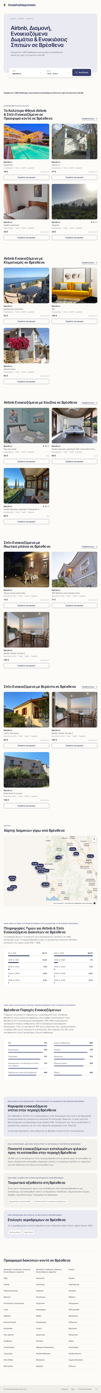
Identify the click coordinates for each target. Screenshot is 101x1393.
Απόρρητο (64, 1389)
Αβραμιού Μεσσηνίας (45, 1347)
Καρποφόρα (41, 1310)
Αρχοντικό (40, 1303)
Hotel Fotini (8, 165)
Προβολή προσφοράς (26, 177)
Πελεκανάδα (74, 1310)
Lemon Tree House (11, 733)
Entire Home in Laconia (13, 793)
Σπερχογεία (73, 1303)
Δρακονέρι (40, 1335)
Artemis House (9, 369)
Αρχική (13, 18)
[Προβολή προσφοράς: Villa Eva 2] (74, 141)
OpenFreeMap (58, 903)
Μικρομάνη (73, 1316)
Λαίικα (39, 1328)
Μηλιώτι (7, 1297)
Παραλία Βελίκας (11, 1291)
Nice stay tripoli (10, 449)
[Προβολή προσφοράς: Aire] (74, 285)
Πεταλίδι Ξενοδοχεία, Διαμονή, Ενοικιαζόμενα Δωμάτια (49, 1270)
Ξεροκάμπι (8, 1353)
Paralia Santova (75, 1353)
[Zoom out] (94, 842)
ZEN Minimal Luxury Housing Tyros (66, 593)
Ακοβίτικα (8, 1341)
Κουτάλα (39, 1341)
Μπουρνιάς (73, 1335)
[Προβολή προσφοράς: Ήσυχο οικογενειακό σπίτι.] (26, 569)
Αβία (6, 1278)
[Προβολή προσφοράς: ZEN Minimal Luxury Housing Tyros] (74, 569)
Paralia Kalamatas (43, 1353)
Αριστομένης (74, 1284)
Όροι (73, 1389)
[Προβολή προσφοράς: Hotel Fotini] (26, 141)
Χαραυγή (39, 1291)
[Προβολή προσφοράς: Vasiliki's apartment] (26, 202)
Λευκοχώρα (73, 1347)
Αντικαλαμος (9, 1347)
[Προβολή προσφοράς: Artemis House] (26, 345)
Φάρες (71, 1341)
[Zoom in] (94, 839)
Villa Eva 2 (56, 165)
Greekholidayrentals (21, 5)
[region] (50, 871)
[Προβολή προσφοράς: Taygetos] (74, 202)
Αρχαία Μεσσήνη (76, 1360)
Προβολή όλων (89, 119)
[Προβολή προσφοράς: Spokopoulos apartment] (26, 285)
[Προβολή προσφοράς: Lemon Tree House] (26, 709)
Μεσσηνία (40, 1360)
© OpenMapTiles (69, 903)
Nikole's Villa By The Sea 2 (14, 653)
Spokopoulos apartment (13, 309)
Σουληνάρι (40, 1284)
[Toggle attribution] (94, 903)
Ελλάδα (21, 18)
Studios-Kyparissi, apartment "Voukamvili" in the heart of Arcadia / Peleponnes (35, 509)
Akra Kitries (8, 1360)
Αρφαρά (39, 1366)
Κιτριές (72, 1269)
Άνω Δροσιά (9, 1335)
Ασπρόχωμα (41, 1322)
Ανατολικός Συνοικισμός (14, 1303)
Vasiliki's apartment (11, 225)
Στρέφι (6, 1284)
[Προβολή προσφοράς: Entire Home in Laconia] (26, 770)
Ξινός (6, 1310)
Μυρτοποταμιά (10, 1322)
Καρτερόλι (73, 1328)
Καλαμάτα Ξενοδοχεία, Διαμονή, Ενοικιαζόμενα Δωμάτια (17, 1270)
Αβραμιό (7, 1316)
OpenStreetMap (87, 903)
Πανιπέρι (72, 1291)
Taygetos (55, 225)
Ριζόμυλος (73, 1322)
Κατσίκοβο (8, 1328)
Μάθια (38, 1316)
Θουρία (72, 1278)
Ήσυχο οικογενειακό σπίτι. (15, 593)
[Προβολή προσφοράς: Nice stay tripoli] (26, 425)
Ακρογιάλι (40, 1278)
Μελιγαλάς (8, 1366)
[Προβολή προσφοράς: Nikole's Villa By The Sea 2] (26, 630)
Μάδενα (72, 1297)
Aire (53, 309)
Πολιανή (72, 1366)
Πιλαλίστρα (40, 1297)
